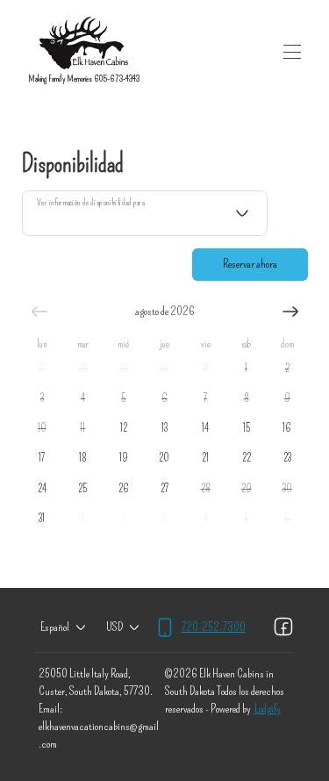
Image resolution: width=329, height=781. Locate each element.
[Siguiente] (290, 311)
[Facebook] (283, 627)
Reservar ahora (250, 263)
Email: (50, 708)
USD (114, 627)
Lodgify (267, 708)
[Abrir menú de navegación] (292, 52)
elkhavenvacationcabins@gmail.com (99, 735)
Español (54, 627)
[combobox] (145, 213)
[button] (42, 368)
